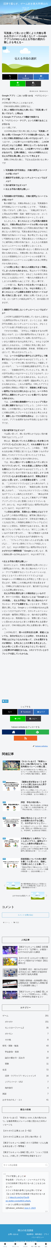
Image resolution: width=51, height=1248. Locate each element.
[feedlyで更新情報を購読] (37, 732)
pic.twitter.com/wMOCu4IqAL (18, 1201)
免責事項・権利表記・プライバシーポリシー (37, 1235)
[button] (33, 83)
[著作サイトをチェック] (13, 732)
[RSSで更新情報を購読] (25, 738)
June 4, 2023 (30, 1208)
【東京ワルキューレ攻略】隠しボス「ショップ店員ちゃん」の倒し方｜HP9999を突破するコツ (25, 1154)
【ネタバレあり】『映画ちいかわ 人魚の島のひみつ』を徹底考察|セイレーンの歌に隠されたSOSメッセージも (24, 1121)
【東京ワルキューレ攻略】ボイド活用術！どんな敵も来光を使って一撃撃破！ (25, 1144)
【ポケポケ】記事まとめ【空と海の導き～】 (22, 1137)
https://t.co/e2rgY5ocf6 (19, 1197)
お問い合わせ (13, 1234)
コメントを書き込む (25, 915)
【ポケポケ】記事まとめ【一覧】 (17, 1131)
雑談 (6, 701)
